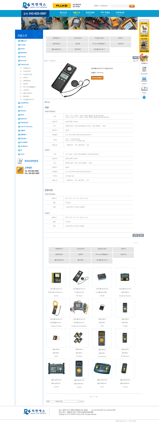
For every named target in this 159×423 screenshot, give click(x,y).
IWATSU (23, 111)
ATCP (22, 154)
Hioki (22, 115)
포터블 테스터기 (28, 99)
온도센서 (23, 138)
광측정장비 (27, 81)
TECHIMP (24, 142)
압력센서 (23, 134)
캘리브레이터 (27, 93)
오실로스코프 (27, 74)
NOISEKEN (24, 122)
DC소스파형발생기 (29, 87)
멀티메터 (26, 96)
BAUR (22, 49)
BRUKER (23, 52)
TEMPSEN (24, 146)
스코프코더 (27, 71)
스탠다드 (26, 90)
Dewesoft (23, 60)
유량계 (22, 130)
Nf (21, 150)
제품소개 (23, 41)
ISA (21, 107)
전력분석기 (27, 68)
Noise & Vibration (26, 126)
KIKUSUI (23, 119)
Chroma (23, 56)
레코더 (25, 77)
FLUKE (23, 45)
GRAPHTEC (24, 103)
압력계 (25, 84)
